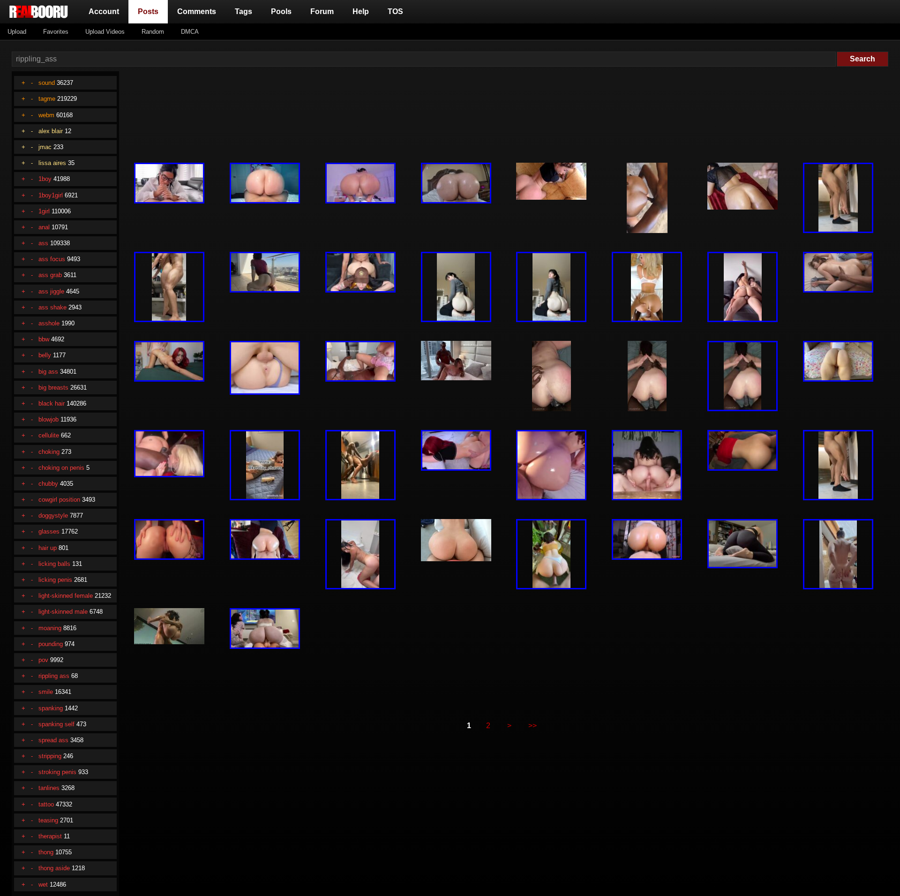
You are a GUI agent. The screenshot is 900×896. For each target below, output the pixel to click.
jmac (45, 147)
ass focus (51, 259)
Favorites (55, 31)
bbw (43, 339)
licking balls (54, 563)
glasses (49, 531)
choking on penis (61, 467)
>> (532, 726)
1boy (45, 178)
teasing (48, 820)
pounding (50, 644)
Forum (322, 11)
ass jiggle (51, 291)
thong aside (54, 868)
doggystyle (53, 515)
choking (49, 451)
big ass (48, 371)
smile (45, 691)
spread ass (53, 740)
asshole (49, 323)
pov (43, 659)
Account (104, 11)
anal (44, 227)
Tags (243, 11)
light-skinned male (63, 611)
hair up (47, 547)
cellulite (48, 435)
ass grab (50, 275)
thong (45, 852)
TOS (395, 11)
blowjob (48, 419)
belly (44, 355)
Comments (196, 11)
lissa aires (52, 162)
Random (153, 31)
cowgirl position (59, 499)
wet (43, 884)
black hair (51, 403)
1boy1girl (50, 195)
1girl (44, 211)
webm (46, 115)
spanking (50, 708)
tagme (46, 98)
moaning (49, 628)
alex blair (50, 131)
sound (46, 82)
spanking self (56, 724)
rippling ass (53, 675)
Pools (281, 11)
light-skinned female (65, 595)
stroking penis (57, 772)
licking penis (55, 579)
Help (360, 11)
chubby (48, 483)
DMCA (190, 31)
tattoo (46, 804)
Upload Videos (105, 31)
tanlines (49, 787)
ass (43, 243)
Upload (17, 31)
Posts (150, 11)
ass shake (52, 307)
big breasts (53, 387)
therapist (50, 836)
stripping (49, 756)
